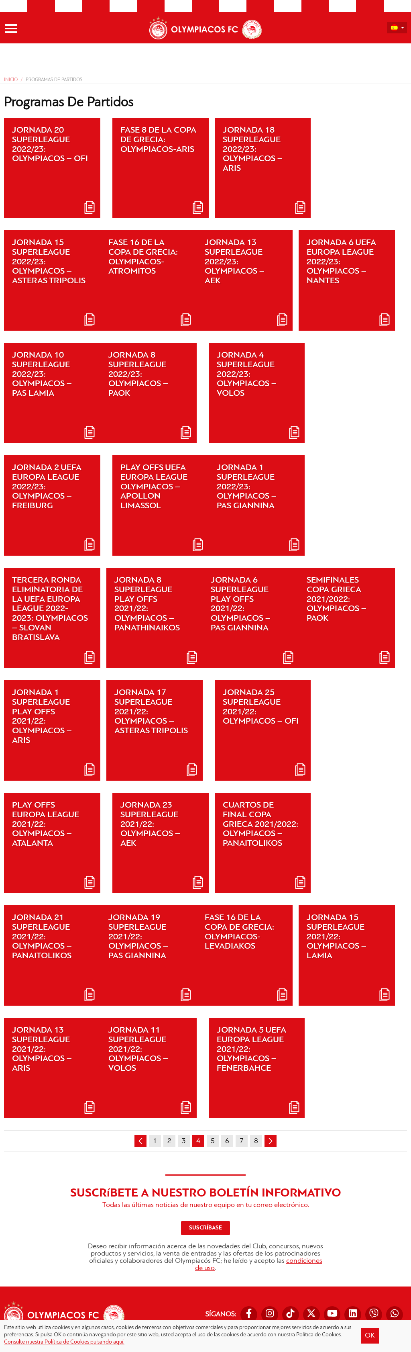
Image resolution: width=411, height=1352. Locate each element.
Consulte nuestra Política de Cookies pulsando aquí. (64, 1342)
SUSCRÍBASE (205, 1228)
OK (370, 1336)
